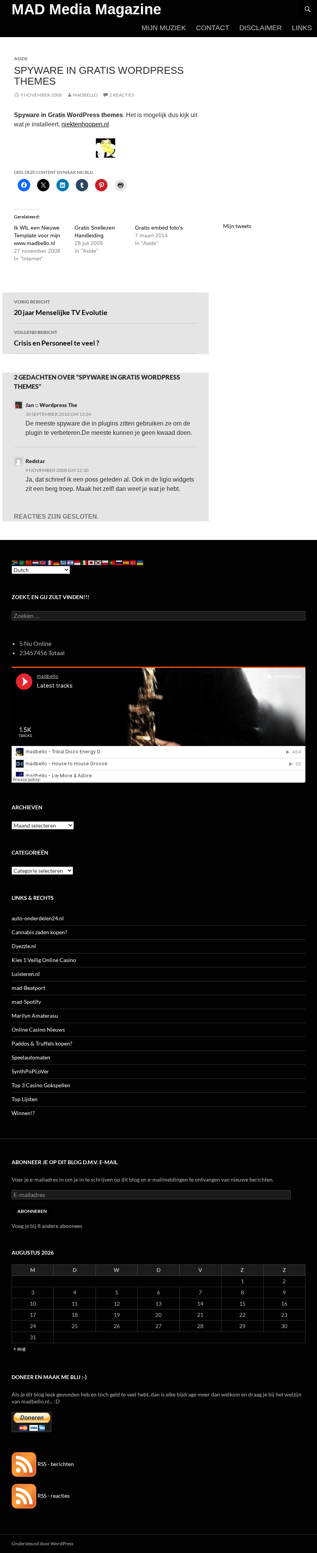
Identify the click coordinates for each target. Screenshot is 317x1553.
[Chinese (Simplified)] (29, 562)
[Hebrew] (70, 562)
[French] (49, 562)
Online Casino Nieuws (38, 1029)
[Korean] (98, 562)
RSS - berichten (55, 1464)
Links (302, 28)
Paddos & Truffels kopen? (42, 1043)
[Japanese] (91, 562)
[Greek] (63, 562)
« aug (20, 1348)
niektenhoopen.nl (85, 124)
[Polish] (105, 562)
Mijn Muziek (163, 28)
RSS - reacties (53, 1495)
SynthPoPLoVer (30, 1071)
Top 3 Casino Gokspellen (41, 1085)
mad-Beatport (28, 987)
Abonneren (32, 1211)
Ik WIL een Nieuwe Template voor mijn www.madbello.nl (37, 235)
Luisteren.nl (26, 974)
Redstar (35, 461)
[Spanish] (126, 562)
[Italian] (84, 562)
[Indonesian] (77, 562)
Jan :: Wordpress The (51, 405)
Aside (21, 58)
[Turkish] (133, 562)
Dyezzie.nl (24, 946)
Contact (212, 28)
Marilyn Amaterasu (35, 1015)
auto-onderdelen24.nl (38, 918)
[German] (56, 562)
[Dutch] (35, 562)
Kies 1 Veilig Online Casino (44, 960)
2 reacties (121, 95)
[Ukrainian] (140, 562)
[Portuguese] (112, 562)
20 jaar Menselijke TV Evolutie (60, 308)
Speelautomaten (31, 1057)
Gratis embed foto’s (159, 228)
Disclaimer (260, 28)
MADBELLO (85, 95)
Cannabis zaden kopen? (39, 932)
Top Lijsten (24, 1099)
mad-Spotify (26, 1001)
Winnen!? (23, 1113)
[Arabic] (22, 562)
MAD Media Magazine (86, 9)
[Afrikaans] (15, 562)
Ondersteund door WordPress (42, 1543)
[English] (42, 562)
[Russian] (119, 562)
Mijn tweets (237, 226)
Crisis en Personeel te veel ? (56, 338)
